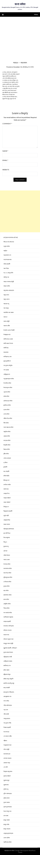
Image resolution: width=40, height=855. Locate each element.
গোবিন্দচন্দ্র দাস (6, 374)
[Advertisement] (20, 38)
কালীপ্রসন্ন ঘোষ (7, 356)
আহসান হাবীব (6, 325)
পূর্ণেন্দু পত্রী (6, 515)
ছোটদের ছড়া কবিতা (7, 401)
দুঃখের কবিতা (6, 409)
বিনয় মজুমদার (6, 537)
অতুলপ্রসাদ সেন (7, 255)
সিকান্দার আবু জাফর (7, 771)
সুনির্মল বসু (5, 789)
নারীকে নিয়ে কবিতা (7, 418)
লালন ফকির (6, 701)
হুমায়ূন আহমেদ (6, 829)
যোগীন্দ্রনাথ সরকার (7, 661)
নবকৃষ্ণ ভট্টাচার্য (6, 498)
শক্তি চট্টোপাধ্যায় (7, 705)
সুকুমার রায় (6, 784)
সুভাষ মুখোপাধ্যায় (7, 807)
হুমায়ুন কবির (6, 824)
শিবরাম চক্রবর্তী (7, 727)
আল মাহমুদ (6, 308)
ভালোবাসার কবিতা (7, 568)
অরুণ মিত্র (6, 268)
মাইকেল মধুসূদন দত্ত (8, 639)
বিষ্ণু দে (5, 542)
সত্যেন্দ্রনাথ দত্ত (7, 745)
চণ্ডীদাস (5, 462)
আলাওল (5, 317)
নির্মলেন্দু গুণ (6, 506)
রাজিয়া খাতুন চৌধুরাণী (8, 679)
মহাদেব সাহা (6, 634)
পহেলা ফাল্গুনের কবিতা (8, 427)
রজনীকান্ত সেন (7, 665)
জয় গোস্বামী (6, 471)
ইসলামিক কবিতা (7, 383)
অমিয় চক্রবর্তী (6, 264)
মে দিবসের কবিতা (7, 581)
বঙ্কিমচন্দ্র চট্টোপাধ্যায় (8, 529)
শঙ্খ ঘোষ (5, 709)
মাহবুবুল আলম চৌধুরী (8, 643)
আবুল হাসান (6, 295)
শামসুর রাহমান (6, 718)
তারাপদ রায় (6, 489)
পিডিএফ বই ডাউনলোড (8, 242)
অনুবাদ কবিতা (6, 246)
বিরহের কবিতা (6, 449)
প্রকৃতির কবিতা (6, 431)
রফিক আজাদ (6, 670)
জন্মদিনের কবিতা (7, 405)
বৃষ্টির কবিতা (6, 453)
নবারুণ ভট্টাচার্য (6, 502)
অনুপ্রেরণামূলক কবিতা (8, 378)
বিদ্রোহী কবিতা (6, 445)
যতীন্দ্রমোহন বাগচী (7, 657)
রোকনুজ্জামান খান (7, 696)
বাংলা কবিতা (20, 4)
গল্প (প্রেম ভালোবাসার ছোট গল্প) (10, 237)
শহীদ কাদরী (6, 714)
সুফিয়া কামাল (6, 798)
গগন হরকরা (6, 370)
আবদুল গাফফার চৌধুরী (8, 281)
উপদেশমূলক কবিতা (7, 387)
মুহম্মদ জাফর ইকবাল (8, 652)
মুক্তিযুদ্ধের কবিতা (7, 577)
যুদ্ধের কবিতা (6, 586)
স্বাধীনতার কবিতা (7, 842)
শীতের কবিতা (6, 608)
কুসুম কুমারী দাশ (7, 361)
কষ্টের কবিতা (6, 396)
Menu (36, 14)
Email (5, 160)
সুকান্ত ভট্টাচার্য (6, 776)
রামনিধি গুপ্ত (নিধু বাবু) (8, 683)
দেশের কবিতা (6, 414)
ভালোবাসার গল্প (6, 754)
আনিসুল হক (6, 277)
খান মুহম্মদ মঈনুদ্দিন (7, 365)
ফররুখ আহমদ (6, 524)
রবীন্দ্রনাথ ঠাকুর (6, 674)
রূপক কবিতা (6, 599)
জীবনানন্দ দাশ (6, 480)
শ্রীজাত (5, 740)
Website (5, 170)
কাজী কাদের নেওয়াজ (8, 339)
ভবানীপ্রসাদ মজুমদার (8, 617)
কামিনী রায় (5, 348)
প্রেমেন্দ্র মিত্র (6, 520)
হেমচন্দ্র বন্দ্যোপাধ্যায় (8, 833)
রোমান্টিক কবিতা (7, 604)
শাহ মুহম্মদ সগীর (7, 723)
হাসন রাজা (5, 815)
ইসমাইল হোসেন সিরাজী (8, 330)
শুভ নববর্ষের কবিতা (7, 612)
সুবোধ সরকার (6, 802)
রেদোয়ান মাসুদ (6, 762)
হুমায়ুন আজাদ (6, 820)
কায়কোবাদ (5, 352)
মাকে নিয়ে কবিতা (7, 573)
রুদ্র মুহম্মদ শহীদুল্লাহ (8, 692)
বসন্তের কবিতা (6, 440)
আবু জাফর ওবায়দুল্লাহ (8, 290)
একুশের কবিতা (6, 392)
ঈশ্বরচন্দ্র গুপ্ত (6, 334)
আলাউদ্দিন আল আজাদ (8, 312)
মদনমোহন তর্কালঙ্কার (8, 626)
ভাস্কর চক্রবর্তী (7, 621)
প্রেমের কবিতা (6, 436)
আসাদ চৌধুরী (6, 321)
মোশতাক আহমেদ (7, 758)
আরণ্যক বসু (6, 303)
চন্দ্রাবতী (5, 467)
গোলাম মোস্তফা (7, 458)
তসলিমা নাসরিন (7, 484)
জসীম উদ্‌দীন (6, 476)
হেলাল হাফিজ (6, 837)
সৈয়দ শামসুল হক (7, 811)
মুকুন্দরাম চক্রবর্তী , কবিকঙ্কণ (10, 648)
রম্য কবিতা (6, 590)
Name (5, 151)
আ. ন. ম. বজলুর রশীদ (8, 273)
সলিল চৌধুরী (6, 749)
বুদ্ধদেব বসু (6, 546)
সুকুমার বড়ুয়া (6, 780)
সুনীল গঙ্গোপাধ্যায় (7, 793)
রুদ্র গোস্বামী (6, 687)
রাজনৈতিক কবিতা (7, 595)
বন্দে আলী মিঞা (6, 533)
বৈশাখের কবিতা (6, 564)
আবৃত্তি (5, 250)
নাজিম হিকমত (6, 555)
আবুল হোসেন (6, 299)
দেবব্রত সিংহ (6, 493)
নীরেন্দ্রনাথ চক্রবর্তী (7, 511)
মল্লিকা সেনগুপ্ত (7, 630)
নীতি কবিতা (6, 423)
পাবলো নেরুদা (6, 559)
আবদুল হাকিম (6, 286)
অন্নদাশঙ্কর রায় (7, 259)
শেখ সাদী (5, 767)
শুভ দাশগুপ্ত (6, 732)
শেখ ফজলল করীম (7, 736)
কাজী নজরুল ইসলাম (8, 343)
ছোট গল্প (5, 551)
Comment (7, 124)
